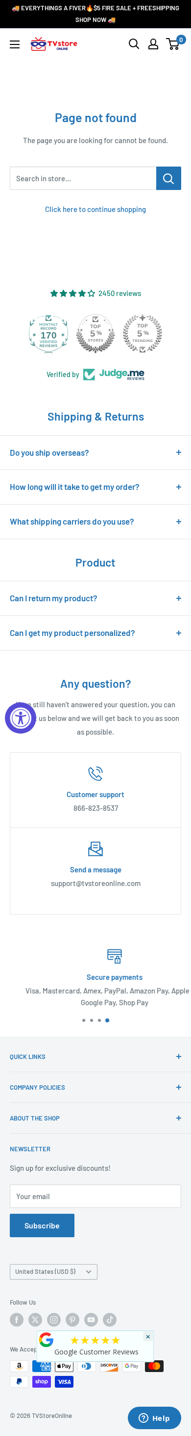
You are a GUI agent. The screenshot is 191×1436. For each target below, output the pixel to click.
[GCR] (46, 1340)
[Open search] (134, 44)
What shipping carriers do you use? (72, 521)
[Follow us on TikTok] (110, 1320)
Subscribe (42, 1225)
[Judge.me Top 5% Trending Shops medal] (142, 333)
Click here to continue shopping (95, 209)
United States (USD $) (45, 1271)
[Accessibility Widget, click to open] (20, 718)
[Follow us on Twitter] (35, 1320)
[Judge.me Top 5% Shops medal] (95, 333)
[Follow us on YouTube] (91, 1320)
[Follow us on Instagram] (54, 1320)
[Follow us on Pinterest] (72, 1320)
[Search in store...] (168, 178)
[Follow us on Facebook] (17, 1320)
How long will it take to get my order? (75, 486)
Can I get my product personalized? (72, 632)
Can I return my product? (53, 598)
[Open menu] (15, 44)
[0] (173, 44)
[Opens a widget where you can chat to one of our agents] (154, 1419)
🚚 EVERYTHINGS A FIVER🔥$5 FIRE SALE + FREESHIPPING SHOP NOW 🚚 (95, 13)
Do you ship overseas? (49, 452)
